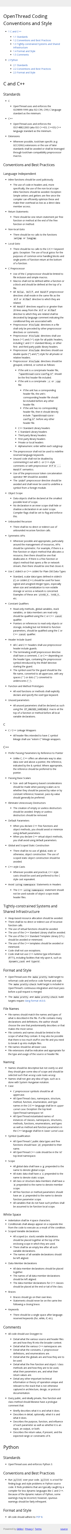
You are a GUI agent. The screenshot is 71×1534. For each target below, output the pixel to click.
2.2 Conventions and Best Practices (32, 68)
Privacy (29, 1528)
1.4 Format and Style (24, 51)
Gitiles (20, 1528)
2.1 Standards (20, 65)
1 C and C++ (14, 31)
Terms (38, 1528)
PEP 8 (39, 1516)
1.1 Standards (20, 36)
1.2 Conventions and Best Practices (32, 40)
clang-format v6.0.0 (35, 1000)
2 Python (13, 60)
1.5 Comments (21, 54)
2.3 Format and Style (24, 72)
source (64, 1528)
